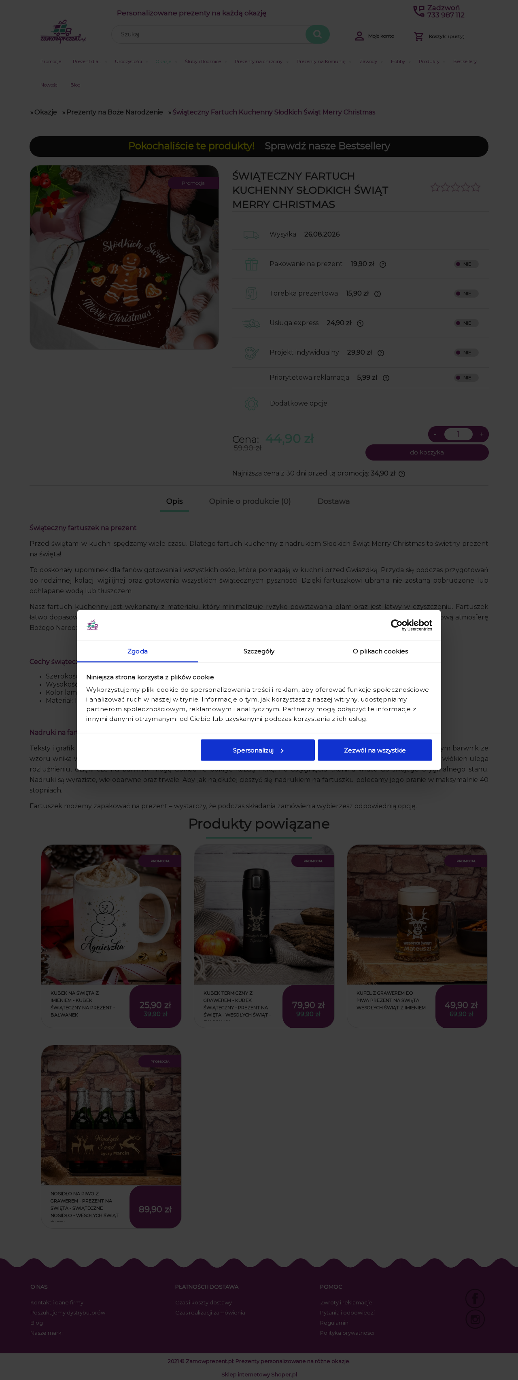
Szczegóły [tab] (259, 651)
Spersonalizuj (253, 750)
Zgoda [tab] (137, 651)
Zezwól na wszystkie (375, 750)
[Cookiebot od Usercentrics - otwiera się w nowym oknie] (396, 625)
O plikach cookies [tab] (380, 651)
